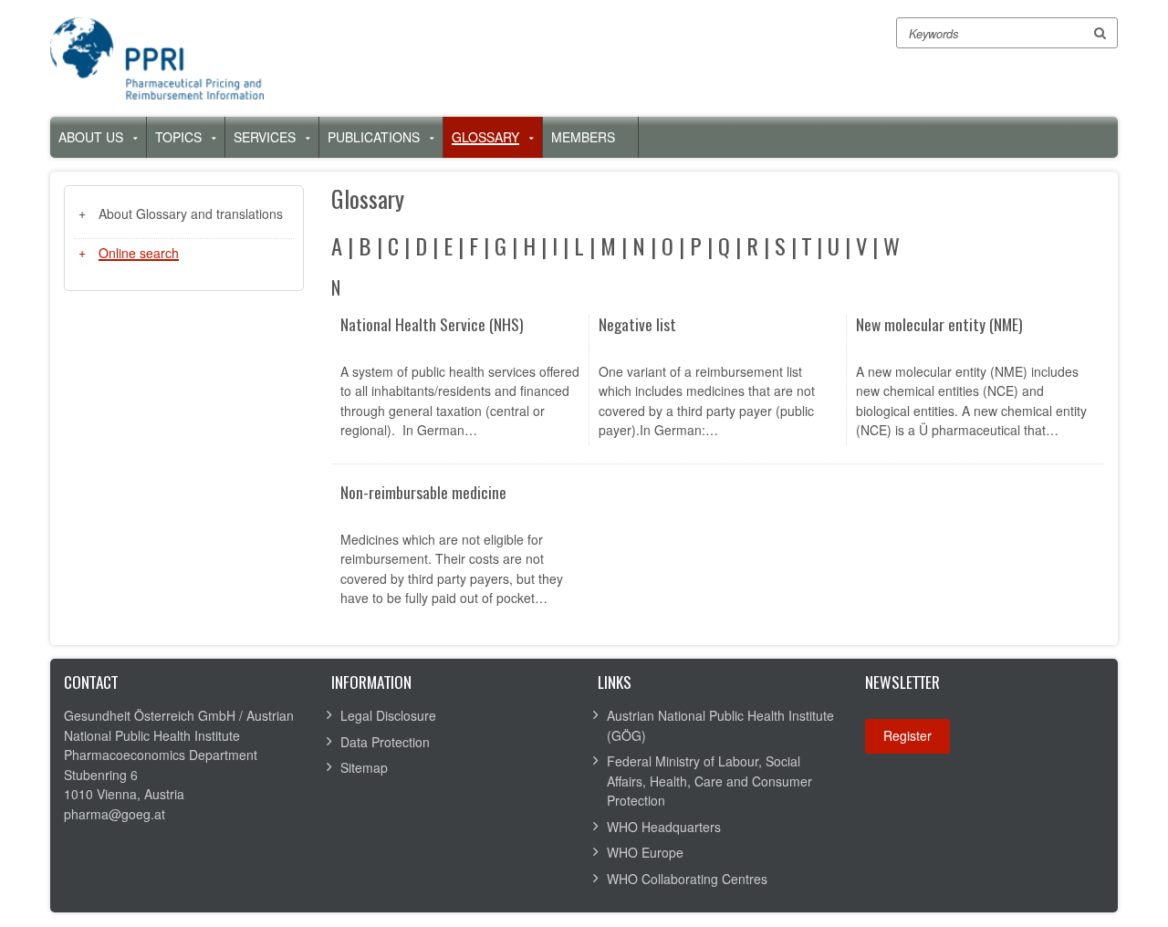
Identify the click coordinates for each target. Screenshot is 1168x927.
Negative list (637, 325)
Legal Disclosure (388, 715)
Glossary (485, 137)
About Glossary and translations (191, 213)
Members (583, 137)
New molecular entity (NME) (939, 325)
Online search (139, 253)
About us (90, 137)
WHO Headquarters (664, 827)
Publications (374, 137)
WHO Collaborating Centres (687, 879)
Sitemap (364, 767)
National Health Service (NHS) (432, 325)
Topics (178, 137)
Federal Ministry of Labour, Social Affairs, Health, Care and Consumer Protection (709, 780)
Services (265, 137)
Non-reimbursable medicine (423, 493)
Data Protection (385, 742)
